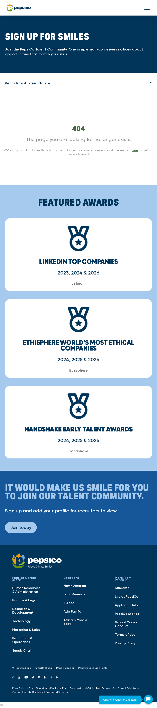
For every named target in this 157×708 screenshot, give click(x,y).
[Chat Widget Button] (148, 699)
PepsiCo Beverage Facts (92, 668)
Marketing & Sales (26, 629)
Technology (21, 621)
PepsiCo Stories (127, 613)
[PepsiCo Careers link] (19, 7)
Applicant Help (126, 605)
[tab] (78, 83)
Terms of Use (125, 634)
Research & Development (22, 610)
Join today (20, 527)
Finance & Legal (24, 600)
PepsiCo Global (44, 668)
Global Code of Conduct (127, 624)
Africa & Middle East (75, 621)
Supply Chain (22, 650)
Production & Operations (22, 640)
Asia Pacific (72, 611)
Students (122, 588)
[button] (78, 83)
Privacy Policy (125, 643)
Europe (69, 603)
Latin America (74, 594)
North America (75, 585)
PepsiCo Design (65, 668)
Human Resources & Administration (26, 589)
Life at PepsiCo (126, 596)
